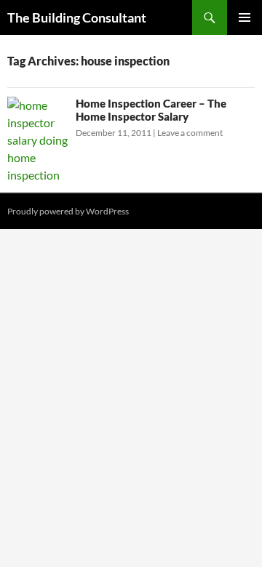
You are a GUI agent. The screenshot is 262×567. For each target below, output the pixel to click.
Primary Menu (244, 17)
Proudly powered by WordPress (68, 211)
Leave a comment (190, 132)
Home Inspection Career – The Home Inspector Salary (151, 110)
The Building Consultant (76, 17)
